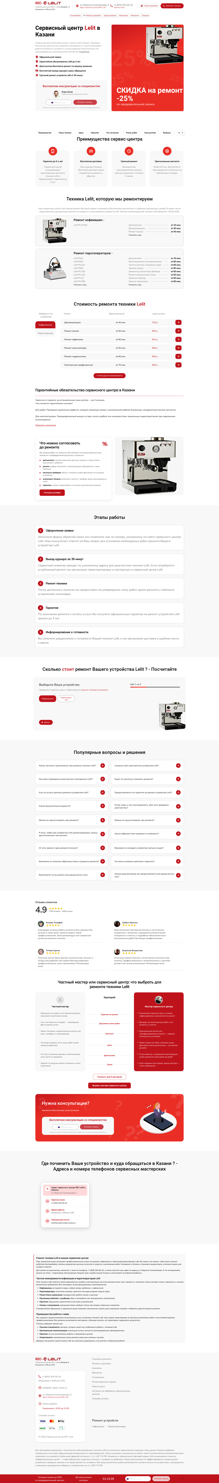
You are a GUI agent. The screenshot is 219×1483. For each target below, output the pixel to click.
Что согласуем (112, 133)
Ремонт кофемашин (88, 220)
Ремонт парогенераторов (92, 253)
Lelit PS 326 (79, 271)
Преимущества (44, 133)
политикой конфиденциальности (89, 107)
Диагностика (135, 225)
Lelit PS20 (78, 261)
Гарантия (95, 133)
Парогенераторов (116, 1426)
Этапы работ (131, 133)
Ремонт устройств (93, 15)
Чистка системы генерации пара (145, 265)
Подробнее (84, 51)
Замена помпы (136, 268)
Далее (47, 722)
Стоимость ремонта (101, 1359)
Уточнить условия (52, 492)
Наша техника (65, 133)
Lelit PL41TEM (80, 225)
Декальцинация (137, 228)
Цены (81, 133)
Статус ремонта (151, 6)
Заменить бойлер (137, 278)
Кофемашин (98, 1426)
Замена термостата (138, 281)
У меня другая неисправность (110, 375)
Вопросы (167, 133)
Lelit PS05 (78, 268)
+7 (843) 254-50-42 (123, 4)
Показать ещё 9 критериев (109, 1077)
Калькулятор (150, 133)
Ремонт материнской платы (142, 275)
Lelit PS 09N (79, 281)
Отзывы (145, 15)
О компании (75, 15)
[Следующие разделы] (182, 132)
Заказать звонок (173, 6)
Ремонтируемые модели (104, 1381)
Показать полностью (45, 425)
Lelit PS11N (79, 265)
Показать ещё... (135, 235)
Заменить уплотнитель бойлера (144, 271)
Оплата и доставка (101, 1363)
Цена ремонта (110, 15)
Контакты (135, 15)
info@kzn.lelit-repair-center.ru (63, 1223)
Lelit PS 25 (79, 278)
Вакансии (123, 15)
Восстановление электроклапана (145, 261)
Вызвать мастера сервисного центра (109, 1085)
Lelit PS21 (78, 258)
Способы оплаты (100, 1398)
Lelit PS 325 (79, 275)
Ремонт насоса (136, 232)
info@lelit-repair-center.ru (54, 1387)
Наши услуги (98, 1386)
